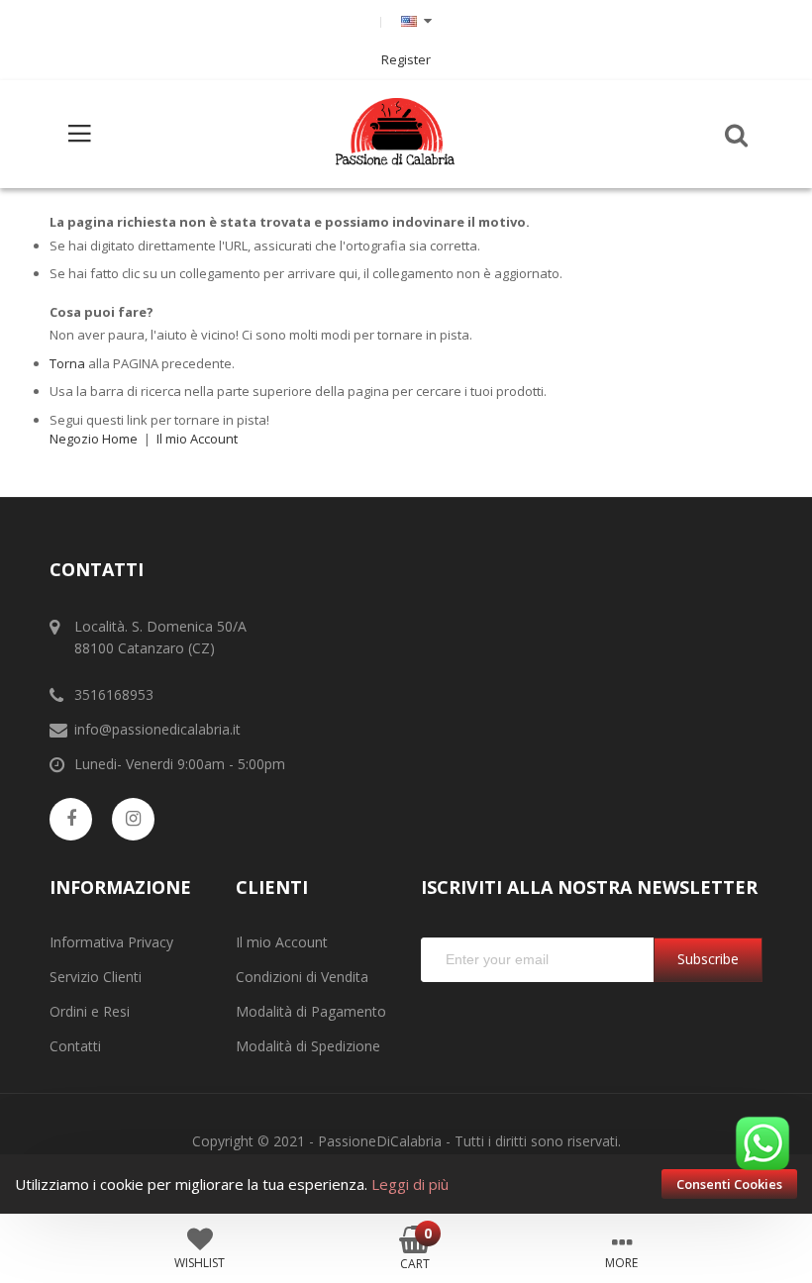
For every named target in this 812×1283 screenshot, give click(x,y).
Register (406, 59)
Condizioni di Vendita (302, 976)
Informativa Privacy (111, 942)
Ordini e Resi (90, 1011)
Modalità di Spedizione (308, 1045)
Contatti (75, 1045)
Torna (67, 363)
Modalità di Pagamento (311, 1011)
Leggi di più (410, 1184)
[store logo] (395, 133)
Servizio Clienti (96, 976)
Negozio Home (94, 438)
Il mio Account (197, 438)
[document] (406, 1184)
